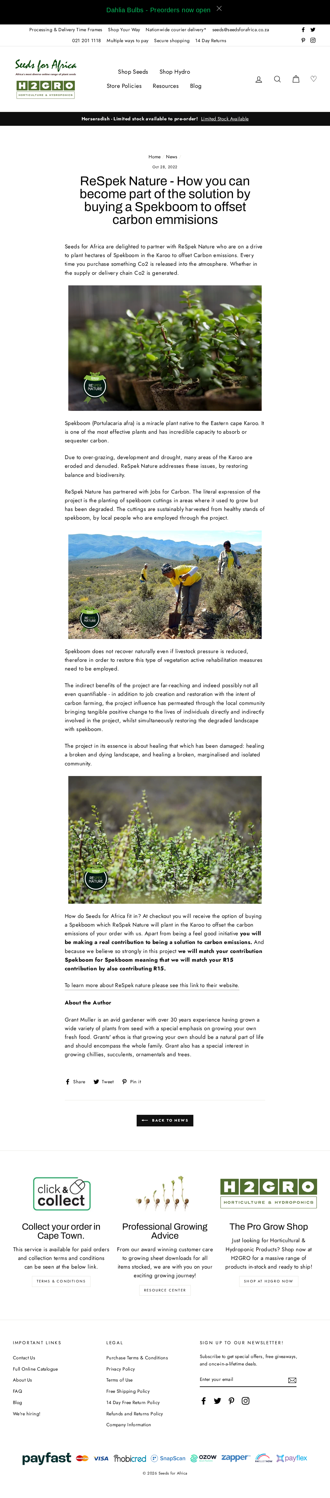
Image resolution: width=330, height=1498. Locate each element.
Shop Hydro (175, 72)
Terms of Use (119, 1380)
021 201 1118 (86, 40)
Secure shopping (171, 40)
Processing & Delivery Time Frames (65, 29)
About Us (22, 1380)
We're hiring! (27, 1413)
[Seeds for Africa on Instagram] (245, 1401)
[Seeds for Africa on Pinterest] (231, 1401)
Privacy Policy (120, 1369)
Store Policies (124, 86)
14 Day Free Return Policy (133, 1402)
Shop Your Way (124, 29)
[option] (165, 119)
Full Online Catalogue (35, 1369)
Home (155, 156)
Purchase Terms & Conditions (137, 1358)
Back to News (169, 1120)
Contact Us (24, 1358)
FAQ (17, 1391)
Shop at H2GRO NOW (268, 1281)
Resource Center (165, 1290)
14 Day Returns (211, 40)
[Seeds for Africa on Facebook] (204, 1401)
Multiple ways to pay (128, 40)
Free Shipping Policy (128, 1391)
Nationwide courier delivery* (176, 29)
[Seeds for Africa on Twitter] (217, 1401)
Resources (166, 86)
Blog (196, 86)
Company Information (128, 1424)
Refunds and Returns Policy (134, 1413)
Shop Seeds (133, 72)
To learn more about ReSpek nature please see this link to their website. (152, 985)
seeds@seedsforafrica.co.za (240, 29)
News (172, 156)
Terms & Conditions (61, 1281)
